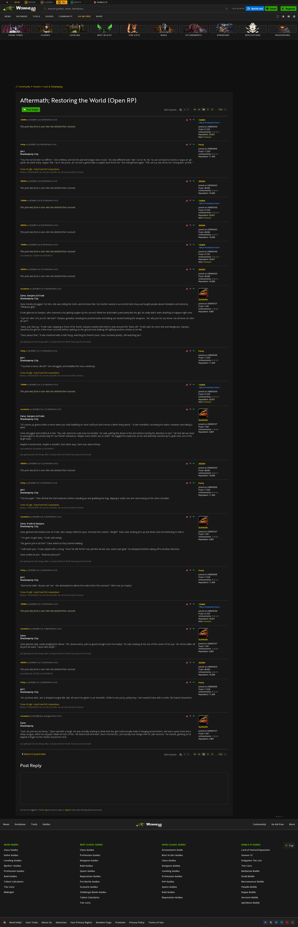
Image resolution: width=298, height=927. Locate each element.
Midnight (9, 892)
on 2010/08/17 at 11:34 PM (36, 570)
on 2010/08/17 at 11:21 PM (37, 384)
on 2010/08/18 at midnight (40, 716)
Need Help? (15, 922)
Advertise (61, 922)
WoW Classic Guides (174, 844)
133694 (202, 120)
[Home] (21, 8)
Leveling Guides (13, 860)
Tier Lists (9, 886)
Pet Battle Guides (90, 881)
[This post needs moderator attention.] (186, 120)
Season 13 (247, 855)
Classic (48, 2)
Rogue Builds (248, 892)
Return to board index (35, 754)
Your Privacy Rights (81, 922)
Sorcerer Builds (249, 897)
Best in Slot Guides (172, 855)
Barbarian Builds (250, 871)
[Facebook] (281, 922)
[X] (271, 922)
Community (65, 16)
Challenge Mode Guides (93, 892)
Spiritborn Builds (250, 902)
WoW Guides (11, 844)
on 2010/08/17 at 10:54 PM (37, 244)
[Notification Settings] (283, 16)
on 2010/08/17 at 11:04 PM (40, 289)
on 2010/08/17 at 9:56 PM (37, 120)
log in (47, 810)
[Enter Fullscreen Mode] (277, 16)
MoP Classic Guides (91, 844)
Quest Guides (87, 871)
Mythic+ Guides (12, 865)
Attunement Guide (172, 849)
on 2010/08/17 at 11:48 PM (40, 629)
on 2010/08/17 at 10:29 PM (37, 225)
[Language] (294, 16)
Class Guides (11, 849)
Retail (32, 2)
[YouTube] (287, 922)
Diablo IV (102, 2)
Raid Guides (10, 876)
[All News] (7, 2)
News (8, 16)
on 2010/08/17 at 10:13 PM (37, 200)
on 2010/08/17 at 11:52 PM (37, 662)
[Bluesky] (276, 922)
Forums (37, 86)
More (292, 824)
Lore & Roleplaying (52, 86)
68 (195, 109)
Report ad (279, 816)
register (68, 810)
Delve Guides (11, 855)
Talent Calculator (13, 881)
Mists (77, 2)
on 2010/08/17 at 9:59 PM (37, 181)
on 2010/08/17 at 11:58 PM (36, 682)
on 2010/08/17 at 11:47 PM (37, 604)
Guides (49, 16)
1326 (220, 109)
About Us (47, 922)
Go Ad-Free (84, 16)
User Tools (32, 922)
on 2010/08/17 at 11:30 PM (40, 517)
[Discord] (265, 922)
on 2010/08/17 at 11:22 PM (37, 463)
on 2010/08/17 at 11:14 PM (36, 351)
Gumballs (203, 299)
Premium (207, 137)
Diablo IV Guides (250, 844)
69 (199, 109)
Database (21, 16)
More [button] (99, 16)
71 (208, 109)
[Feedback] (288, 16)
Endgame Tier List (251, 860)
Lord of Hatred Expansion (255, 849)
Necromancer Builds (252, 881)
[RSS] (292, 922)
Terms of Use (156, 922)
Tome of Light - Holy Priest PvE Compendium (39, 169)
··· (86, 2)
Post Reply (32, 109)
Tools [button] (36, 16)
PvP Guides (168, 881)
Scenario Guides (89, 886)
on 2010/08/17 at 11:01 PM (37, 269)
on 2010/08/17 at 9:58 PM (36, 144)
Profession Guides (14, 871)
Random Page (103, 922)
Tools (34, 824)
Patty (201, 144)
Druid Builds (248, 876)
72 (212, 109)
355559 (202, 181)
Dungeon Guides (89, 860)
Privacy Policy (136, 922)
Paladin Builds (249, 886)
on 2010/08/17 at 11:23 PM (36, 483)
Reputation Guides (90, 876)
